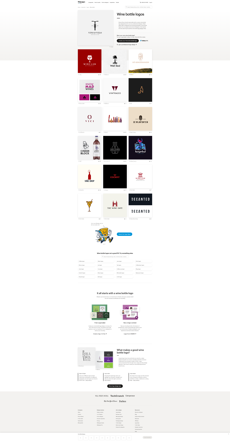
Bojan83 (106, 132)
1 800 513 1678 (144, 2)
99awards (137, 418)
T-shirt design (118, 422)
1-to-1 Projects (99, 414)
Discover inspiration (101, 418)
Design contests (100, 412)
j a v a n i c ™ (107, 161)
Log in (150, 2)
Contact (79, 414)
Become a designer (139, 412)
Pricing (98, 420)
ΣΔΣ (131, 103)
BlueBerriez (107, 103)
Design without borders (139, 416)
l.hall (80, 161)
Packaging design (119, 420)
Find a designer (105, 2)
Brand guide (118, 418)
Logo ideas (137, 422)
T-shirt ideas (137, 425)
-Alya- (80, 74)
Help (136, 431)
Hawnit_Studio (82, 103)
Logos (88, 7)
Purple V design (133, 132)
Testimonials (80, 420)
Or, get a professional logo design (126, 44)
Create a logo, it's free (99, 334)
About (79, 412)
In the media (80, 418)
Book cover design (119, 425)
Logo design (118, 412)
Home (79, 7)
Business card (118, 414)
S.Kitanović (107, 74)
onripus (112, 46)
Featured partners (138, 429)
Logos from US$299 (129, 334)
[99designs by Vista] (81, 2)
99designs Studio (100, 422)
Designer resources (139, 427)
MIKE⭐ (131, 74)
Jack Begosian (81, 132)
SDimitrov (98, 369)
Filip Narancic (81, 365)
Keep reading (89, 380)
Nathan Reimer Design (134, 218)
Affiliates (136, 420)
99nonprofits (80, 422)
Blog (136, 414)
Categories (90, 2)
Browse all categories (120, 427)
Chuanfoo (106, 190)
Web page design (119, 416)
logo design (140, 28)
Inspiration (112, 2)
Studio (117, 2)
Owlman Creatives (133, 161)
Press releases (80, 416)
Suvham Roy (81, 190)
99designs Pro (100, 425)
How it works (97, 2)
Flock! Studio (132, 190)
